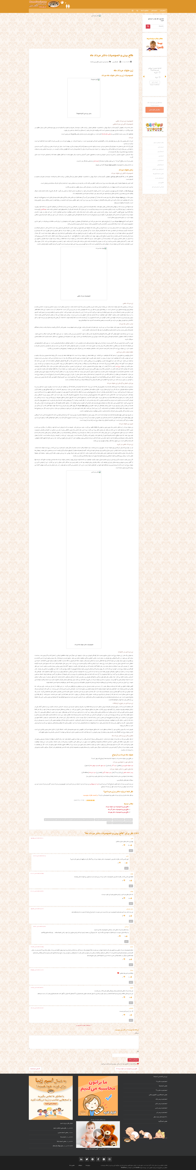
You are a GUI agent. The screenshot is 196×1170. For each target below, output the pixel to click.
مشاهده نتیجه (154, 87)
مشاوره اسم (144, 10)
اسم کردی (161, 151)
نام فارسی (115, 62)
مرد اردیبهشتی (94, 784)
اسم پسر (162, 10)
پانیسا (155, 70)
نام (138, 1051)
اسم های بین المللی (158, 169)
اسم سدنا (63, 1137)
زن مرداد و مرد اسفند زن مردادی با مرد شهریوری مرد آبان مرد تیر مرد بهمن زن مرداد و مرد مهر (69, 819)
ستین (156, 80)
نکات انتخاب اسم (159, 143)
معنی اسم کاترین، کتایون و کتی (158, 1095)
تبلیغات (80, 1165)
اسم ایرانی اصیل (104, 62)
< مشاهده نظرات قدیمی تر (84, 1025)
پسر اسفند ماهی (128, 772)
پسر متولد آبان (107, 772)
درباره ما (88, 1165)
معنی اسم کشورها (158, 174)
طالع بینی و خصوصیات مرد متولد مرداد (117, 807)
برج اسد (118, 366)
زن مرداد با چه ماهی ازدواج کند (103, 819)
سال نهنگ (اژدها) (58, 1146)
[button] (144, 76)
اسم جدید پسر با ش (161, 1104)
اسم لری (161, 156)
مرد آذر (113, 765)
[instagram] (133, 10)
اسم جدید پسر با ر (161, 1112)
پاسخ (131, 850)
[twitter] (87, 1159)
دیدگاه (136, 1033)
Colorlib (137, 1167)
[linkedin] (81, 1159)
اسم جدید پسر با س (161, 1108)
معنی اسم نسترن (63, 1132)
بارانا (156, 75)
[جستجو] (137, 10)
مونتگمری (43, 209)
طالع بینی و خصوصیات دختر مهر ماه (118, 812)
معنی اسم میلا (163, 1086)
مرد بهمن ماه (93, 765)
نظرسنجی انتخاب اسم (60, 1128)
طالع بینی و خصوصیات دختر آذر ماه (118, 809)
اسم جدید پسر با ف (161, 1099)
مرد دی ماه (92, 772)
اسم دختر (154, 10)
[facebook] (98, 1159)
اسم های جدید (159, 178)
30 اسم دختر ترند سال (160, 1117)
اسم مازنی (161, 160)
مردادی (109, 822)
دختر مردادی (128, 819)
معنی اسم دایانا (61, 1141)
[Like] (131, 845)
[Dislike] (124, 845)
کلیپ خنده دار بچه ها (92, 1149)
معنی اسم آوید (162, 1121)
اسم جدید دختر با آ (161, 1090)
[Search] (148, 27)
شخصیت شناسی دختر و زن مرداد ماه (122, 822)
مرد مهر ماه (102, 765)
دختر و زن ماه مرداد (118, 819)
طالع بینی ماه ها (95, 62)
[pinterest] (92, 1159)
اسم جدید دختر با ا (161, 1081)
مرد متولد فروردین (127, 765)
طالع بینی (161, 182)
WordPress (124, 1167)
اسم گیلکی (160, 165)
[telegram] (104, 1159)
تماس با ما (72, 1165)
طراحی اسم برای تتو (158, 187)
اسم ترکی (161, 147)
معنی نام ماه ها (106, 134)
